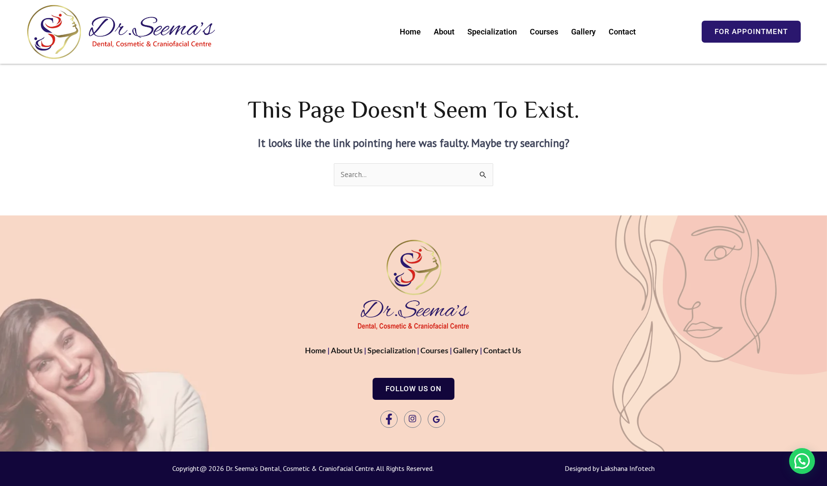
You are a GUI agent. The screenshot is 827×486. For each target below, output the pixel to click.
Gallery (583, 31)
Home (410, 31)
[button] (413, 389)
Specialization (492, 31)
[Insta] (412, 419)
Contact (622, 31)
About (444, 31)
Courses (544, 31)
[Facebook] (389, 419)
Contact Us (502, 350)
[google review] (436, 419)
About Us (347, 350)
